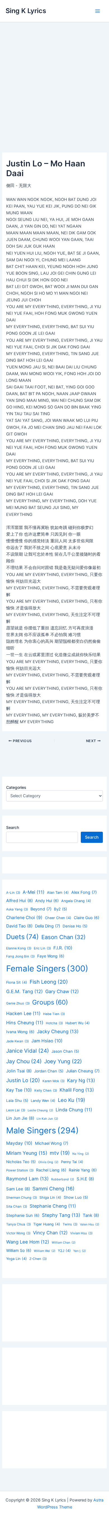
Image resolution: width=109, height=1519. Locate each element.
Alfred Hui (19, 900)
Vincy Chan (50, 1232)
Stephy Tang (61, 1215)
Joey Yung (63, 1061)
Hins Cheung (24, 1022)
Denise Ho (75, 926)
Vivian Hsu (81, 1233)
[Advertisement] (54, 79)
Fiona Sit (16, 982)
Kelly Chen (45, 1090)
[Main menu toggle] (97, 11)
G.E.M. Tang (24, 991)
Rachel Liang (51, 1170)
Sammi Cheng (53, 1188)
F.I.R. (62, 948)
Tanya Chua (18, 1224)
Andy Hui (47, 900)
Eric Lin (42, 948)
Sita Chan (16, 1206)
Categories (16, 787)
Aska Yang (17, 909)
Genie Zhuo (18, 1003)
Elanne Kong (18, 948)
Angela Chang (76, 901)
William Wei (44, 1251)
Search (12, 827)
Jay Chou (24, 1061)
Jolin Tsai (19, 1071)
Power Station (20, 1170)
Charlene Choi (24, 917)
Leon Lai (15, 1110)
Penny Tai (72, 1162)
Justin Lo (23, 1080)
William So (18, 1250)
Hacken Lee (23, 1013)
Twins (70, 1224)
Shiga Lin (50, 1197)
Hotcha (54, 1023)
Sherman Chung (21, 1198)
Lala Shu (17, 1100)
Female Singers (47, 968)
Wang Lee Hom (27, 1242)
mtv (60, 1153)
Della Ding (47, 926)
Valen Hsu (89, 1224)
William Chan (63, 1242)
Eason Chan (63, 937)
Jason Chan (65, 1051)
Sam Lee (18, 1188)
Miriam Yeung (26, 1153)
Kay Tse (19, 1090)
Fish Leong (49, 982)
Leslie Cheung (40, 1110)
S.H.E (85, 1178)
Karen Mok (53, 1081)
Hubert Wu (77, 1023)
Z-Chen (38, 1259)
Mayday (19, 1143)
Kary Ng (81, 1080)
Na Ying (80, 1154)
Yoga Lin (16, 1259)
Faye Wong (50, 956)
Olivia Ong (48, 1162)
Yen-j (79, 1251)
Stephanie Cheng (53, 1206)
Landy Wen (43, 1101)
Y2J (64, 1251)
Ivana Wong (20, 1031)
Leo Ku (71, 1100)
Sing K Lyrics (26, 11)
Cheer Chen (58, 918)
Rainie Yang (83, 1170)
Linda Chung (74, 1109)
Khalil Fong (77, 1090)
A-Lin (13, 893)
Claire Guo (86, 917)
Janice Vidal (27, 1050)
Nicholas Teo (21, 1161)
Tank (91, 1215)
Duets (22, 937)
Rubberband (62, 1179)
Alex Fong (84, 892)
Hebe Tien (54, 1014)
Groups (50, 1002)
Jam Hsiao (47, 1040)
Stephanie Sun (22, 1215)
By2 (60, 909)
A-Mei (33, 892)
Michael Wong (51, 1143)
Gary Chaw (62, 991)
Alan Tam (58, 892)
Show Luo (76, 1197)
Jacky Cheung (58, 1031)
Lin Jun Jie (20, 1118)
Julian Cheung (82, 1071)
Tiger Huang (46, 1224)
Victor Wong (18, 1233)
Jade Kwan (17, 1041)
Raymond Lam (27, 1178)
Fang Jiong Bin (20, 956)
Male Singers (42, 1130)
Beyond (40, 909)
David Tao (19, 926)
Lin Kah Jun (47, 1119)
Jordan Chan (48, 1071)
